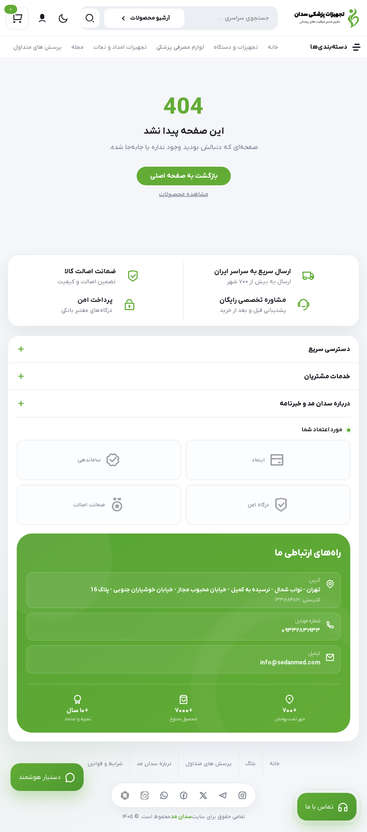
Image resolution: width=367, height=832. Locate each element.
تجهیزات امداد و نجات (120, 47)
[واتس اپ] (164, 795)
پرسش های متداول (37, 47)
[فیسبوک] (183, 795)
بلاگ (251, 764)
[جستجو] (89, 18)
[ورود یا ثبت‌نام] (42, 18)
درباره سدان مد (154, 764)
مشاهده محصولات (183, 194)
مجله (77, 47)
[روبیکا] (124, 795)
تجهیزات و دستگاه (236, 47)
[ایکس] (203, 795)
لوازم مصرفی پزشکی (180, 47)
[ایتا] (144, 795)
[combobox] (179, 18)
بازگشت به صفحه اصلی (183, 176)
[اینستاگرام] (242, 795)
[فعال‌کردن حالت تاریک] (63, 18)
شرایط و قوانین (105, 764)
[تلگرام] (222, 795)
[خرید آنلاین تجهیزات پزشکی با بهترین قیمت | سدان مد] (324, 18)
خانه (273, 47)
